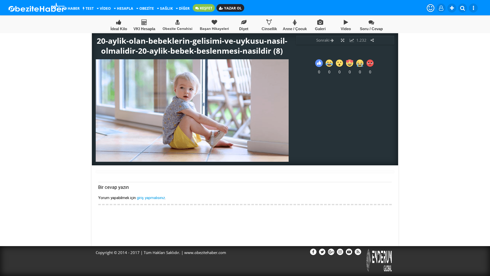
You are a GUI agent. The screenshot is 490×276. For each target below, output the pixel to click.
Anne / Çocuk (295, 29)
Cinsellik (269, 29)
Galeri (320, 29)
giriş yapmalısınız (151, 197)
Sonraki (323, 40)
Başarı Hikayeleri (214, 29)
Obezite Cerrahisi (177, 29)
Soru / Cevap (371, 29)
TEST (89, 8)
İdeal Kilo (119, 29)
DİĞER (184, 8)
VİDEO (105, 8)
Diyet (243, 29)
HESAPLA (124, 8)
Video (346, 29)
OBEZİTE (146, 8)
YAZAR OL (232, 8)
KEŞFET (205, 8)
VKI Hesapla (144, 29)
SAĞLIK (166, 8)
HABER (73, 8)
